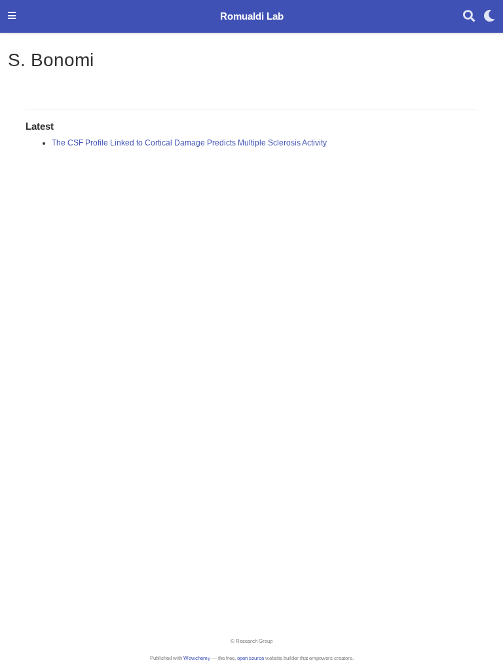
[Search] (469, 16)
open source (250, 658)
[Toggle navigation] (12, 16)
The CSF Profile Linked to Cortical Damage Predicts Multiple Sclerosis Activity (189, 142)
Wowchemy (196, 658)
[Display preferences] (489, 16)
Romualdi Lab (252, 16)
